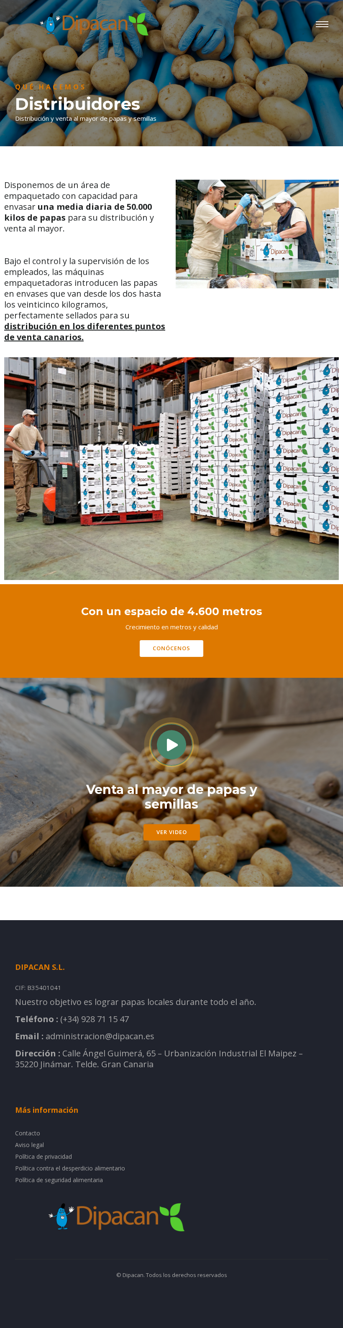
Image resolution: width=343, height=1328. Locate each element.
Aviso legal (29, 1145)
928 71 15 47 (105, 1019)
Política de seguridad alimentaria (59, 1180)
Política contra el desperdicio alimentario (70, 1168)
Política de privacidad (43, 1156)
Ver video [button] (171, 832)
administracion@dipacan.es (100, 1036)
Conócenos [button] (171, 648)
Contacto (27, 1133)
